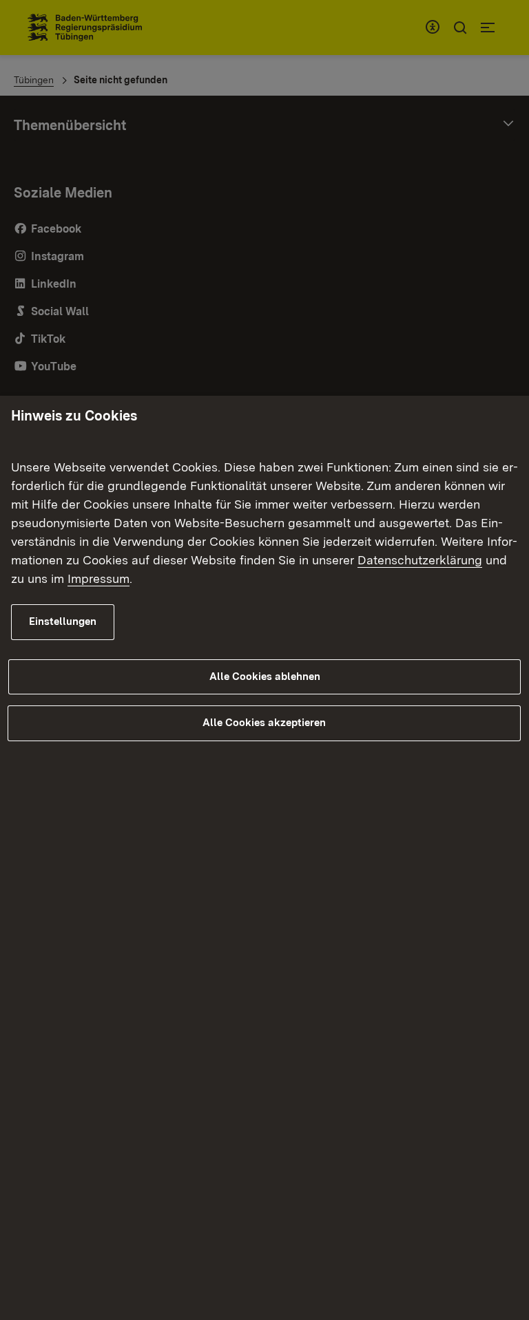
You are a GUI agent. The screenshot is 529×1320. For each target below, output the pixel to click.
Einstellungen (62, 621)
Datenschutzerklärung (419, 560)
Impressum (98, 578)
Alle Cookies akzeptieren (264, 722)
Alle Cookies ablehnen (264, 676)
